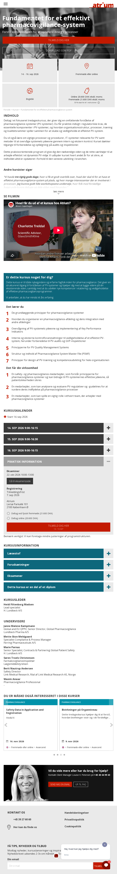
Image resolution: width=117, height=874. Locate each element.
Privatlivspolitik (74, 819)
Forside (7, 109)
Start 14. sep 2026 (17, 416)
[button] (58, 553)
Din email (13, 859)
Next (112, 725)
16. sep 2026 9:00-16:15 (22, 450)
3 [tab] (61, 755)
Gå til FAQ (80, 784)
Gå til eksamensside (20, 481)
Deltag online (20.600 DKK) (24, 518)
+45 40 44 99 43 (102, 774)
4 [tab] (64, 755)
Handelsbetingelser (77, 812)
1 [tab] (54, 755)
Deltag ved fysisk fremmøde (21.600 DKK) (32, 513)
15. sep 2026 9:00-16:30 (22, 439)
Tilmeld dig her (58, 40)
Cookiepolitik (73, 826)
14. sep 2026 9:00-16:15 (22, 428)
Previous (5, 725)
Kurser (16, 109)
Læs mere (58, 191)
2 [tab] (57, 755)
